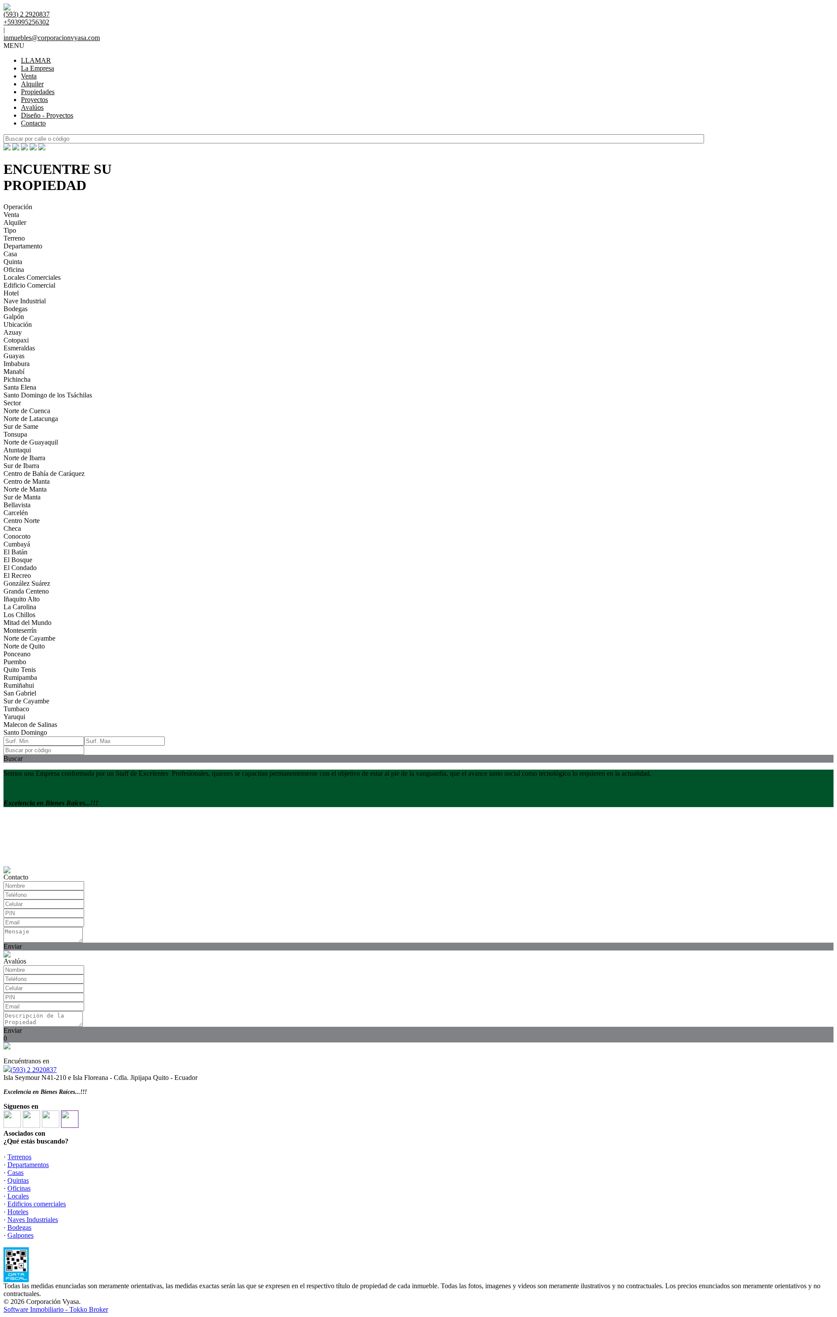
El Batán (15, 552)
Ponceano (17, 654)
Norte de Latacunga (30, 418)
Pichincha (17, 379)
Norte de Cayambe (29, 638)
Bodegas (15, 308)
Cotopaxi (16, 340)
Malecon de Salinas (30, 724)
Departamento (22, 246)
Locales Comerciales (32, 277)
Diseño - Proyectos (47, 115)
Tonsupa (15, 434)
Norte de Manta (25, 489)
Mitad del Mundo (27, 622)
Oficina (13, 269)
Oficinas (19, 1188)
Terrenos (19, 1157)
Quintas (18, 1180)
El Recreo (17, 575)
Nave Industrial (24, 301)
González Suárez (26, 583)
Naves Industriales (32, 1219)
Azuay (12, 332)
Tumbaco (16, 709)
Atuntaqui (17, 450)
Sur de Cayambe (26, 701)
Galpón (13, 316)
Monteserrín (20, 630)
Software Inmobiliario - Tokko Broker (55, 1309)
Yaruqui (14, 716)
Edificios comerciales (36, 1204)
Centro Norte (21, 520)
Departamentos (28, 1164)
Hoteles (17, 1211)
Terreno (14, 238)
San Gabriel (19, 693)
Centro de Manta (26, 481)
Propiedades (37, 91)
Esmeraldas (19, 348)
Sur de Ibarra (21, 465)
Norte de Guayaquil (30, 442)
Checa (12, 528)
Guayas (13, 356)
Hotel (11, 293)
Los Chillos (19, 614)
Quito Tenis (19, 669)
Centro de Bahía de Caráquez (44, 473)
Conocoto (17, 536)
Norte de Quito (24, 646)
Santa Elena (19, 387)
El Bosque (17, 559)
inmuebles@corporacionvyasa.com (51, 37)
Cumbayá (16, 544)
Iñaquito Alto (21, 599)
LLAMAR (36, 60)
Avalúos (32, 107)
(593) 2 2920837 (33, 1069)
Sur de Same (20, 426)
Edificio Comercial (29, 285)
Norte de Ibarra (24, 458)
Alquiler (32, 84)
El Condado (20, 567)
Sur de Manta (22, 497)
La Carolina (19, 607)
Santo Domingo (25, 732)
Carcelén (15, 512)
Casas (15, 1172)
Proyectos (34, 99)
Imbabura (16, 363)
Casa (10, 254)
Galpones (20, 1235)
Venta (29, 76)
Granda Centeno (26, 591)
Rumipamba (20, 677)
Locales (18, 1196)
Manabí (13, 371)
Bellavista (17, 505)
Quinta (12, 261)
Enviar (12, 946)
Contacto (33, 123)
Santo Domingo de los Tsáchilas (47, 395)
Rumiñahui (18, 685)
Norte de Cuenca (26, 410)
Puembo (14, 661)
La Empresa (37, 68)
